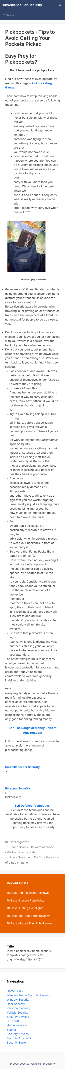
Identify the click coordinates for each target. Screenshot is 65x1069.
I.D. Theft (13, 1021)
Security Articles (18, 1034)
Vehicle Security (17, 1012)
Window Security (18, 999)
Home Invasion (17, 1025)
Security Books (17, 1042)
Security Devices (18, 1016)
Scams (11, 1029)
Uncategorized (19, 842)
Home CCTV (15, 991)
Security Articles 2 (19, 1038)
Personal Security (18, 1008)
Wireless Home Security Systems (29, 995)
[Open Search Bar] (60, 5)
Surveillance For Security (22, 5)
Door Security (16, 1004)
